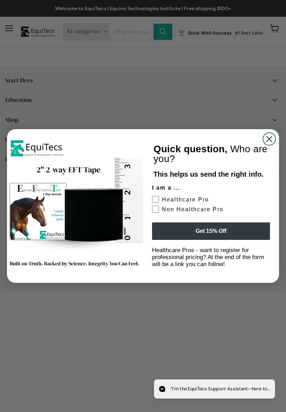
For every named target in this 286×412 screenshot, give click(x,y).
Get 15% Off (211, 231)
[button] (215, 389)
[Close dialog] (269, 139)
